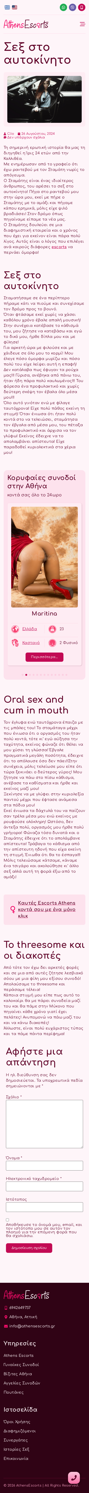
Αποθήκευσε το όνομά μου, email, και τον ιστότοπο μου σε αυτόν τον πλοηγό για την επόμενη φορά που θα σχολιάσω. (44, 1230)
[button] (23, 675)
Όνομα (14, 1158)
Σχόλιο (14, 1097)
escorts (59, 247)
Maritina (44, 614)
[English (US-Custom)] (14, 7)
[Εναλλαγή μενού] (82, 24)
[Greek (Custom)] (7, 7)
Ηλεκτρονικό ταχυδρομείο (34, 1179)
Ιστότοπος (16, 1199)
